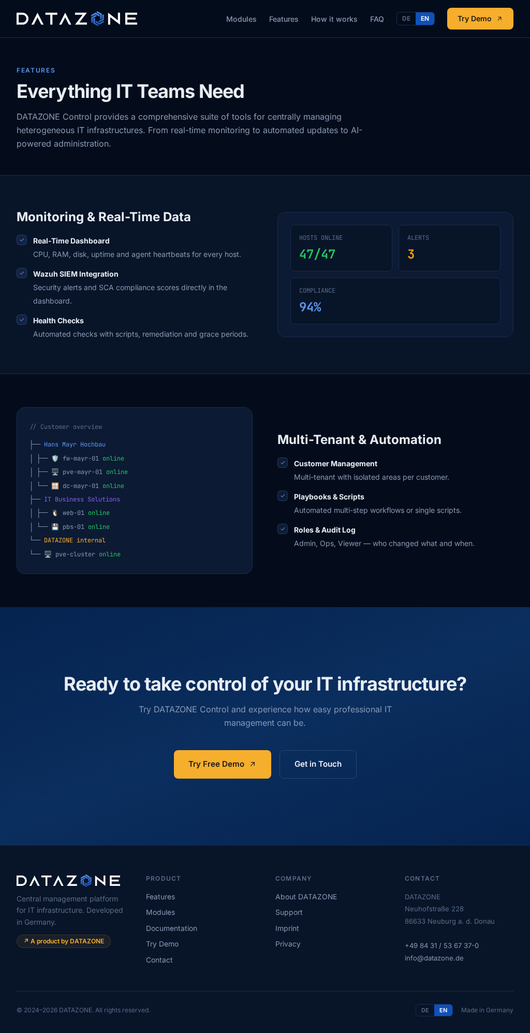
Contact (159, 960)
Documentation (171, 928)
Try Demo (475, 18)
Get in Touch (318, 764)
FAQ (377, 19)
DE (406, 18)
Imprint (287, 928)
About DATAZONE (306, 897)
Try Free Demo (216, 764)
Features (284, 19)
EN (425, 18)
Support (289, 912)
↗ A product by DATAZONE (63, 941)
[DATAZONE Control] (77, 18)
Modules (241, 19)
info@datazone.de (434, 958)
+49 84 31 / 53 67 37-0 (442, 945)
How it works (334, 19)
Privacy (288, 944)
